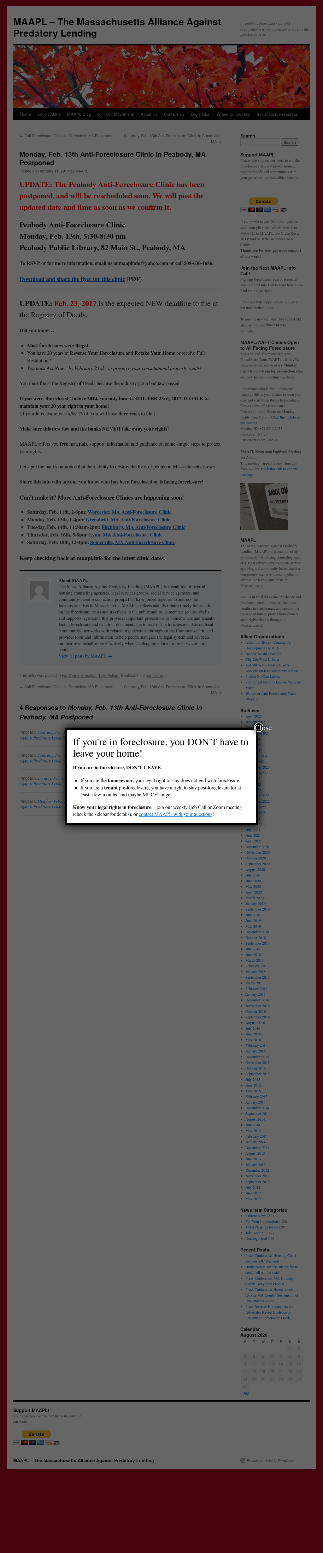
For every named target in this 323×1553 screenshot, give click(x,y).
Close (259, 727)
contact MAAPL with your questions (175, 814)
